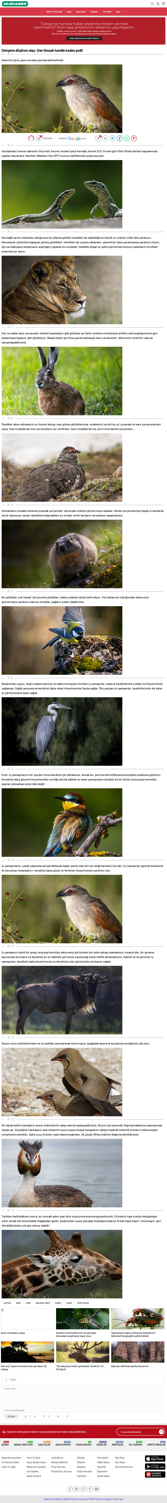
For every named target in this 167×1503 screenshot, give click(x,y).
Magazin (94, 11)
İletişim (59, 1499)
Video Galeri (103, 1462)
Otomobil (107, 11)
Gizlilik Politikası (71, 1499)
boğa (28, 1302)
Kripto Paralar (156, 1443)
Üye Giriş (119, 1457)
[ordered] (44, 1416)
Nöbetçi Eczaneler (36, 1466)
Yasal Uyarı (118, 1499)
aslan (18, 1302)
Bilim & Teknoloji (54, 11)
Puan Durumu (83, 1443)
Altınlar (81, 1457)
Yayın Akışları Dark (36, 1462)
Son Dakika (32, 1471)
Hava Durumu (63, 1443)
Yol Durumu (135, 1443)
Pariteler (117, 1443)
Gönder (11, 1416)
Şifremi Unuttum (124, 1466)
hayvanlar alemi (43, 1302)
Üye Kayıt (120, 1462)
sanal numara (34, 1475)
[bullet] (48, 1416)
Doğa (69, 11)
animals (7, 1302)
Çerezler (84, 1499)
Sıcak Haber (103, 1475)
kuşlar (69, 1302)
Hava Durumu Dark (11, 1457)
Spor (118, 11)
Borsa (5, 1443)
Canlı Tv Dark (33, 1457)
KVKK (91, 1499)
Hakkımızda (49, 1499)
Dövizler (81, 1462)
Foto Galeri (102, 1457)
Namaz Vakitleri (23, 1443)
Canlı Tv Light (9, 1466)
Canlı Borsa (57, 1457)
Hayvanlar (81, 11)
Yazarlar (101, 1466)
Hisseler (102, 1443)
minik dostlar (83, 1302)
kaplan (58, 1302)
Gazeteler (44, 1443)
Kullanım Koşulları (104, 1499)
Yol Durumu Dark (10, 1462)
